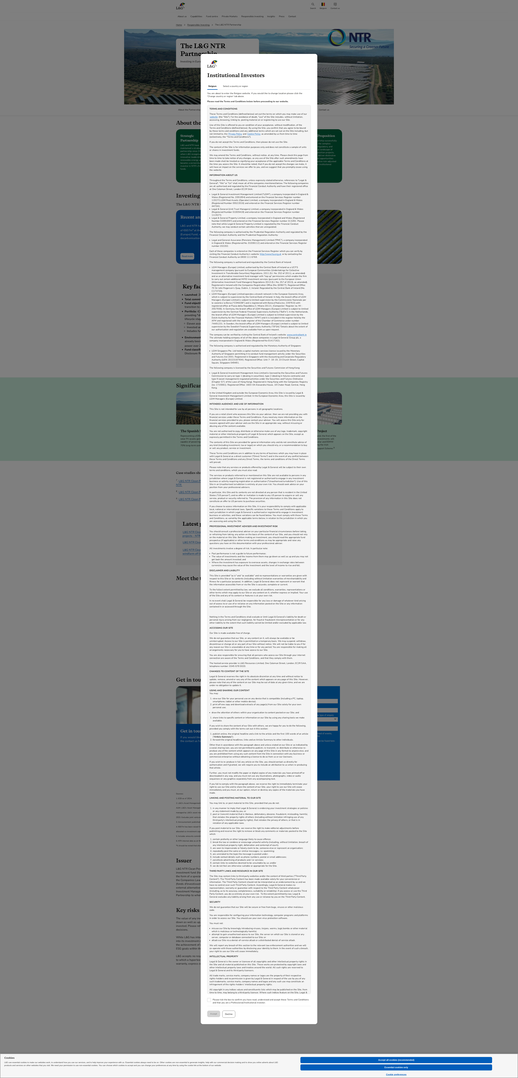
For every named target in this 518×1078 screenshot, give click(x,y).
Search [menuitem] (313, 8)
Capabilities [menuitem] (196, 16)
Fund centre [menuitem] (212, 16)
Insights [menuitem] (271, 16)
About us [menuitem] (182, 16)
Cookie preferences (396, 1074)
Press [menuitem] (282, 16)
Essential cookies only (396, 1067)
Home (179, 24)
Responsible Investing (198, 24)
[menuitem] (323, 6)
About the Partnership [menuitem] (189, 109)
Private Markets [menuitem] (230, 16)
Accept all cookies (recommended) (396, 1060)
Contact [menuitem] (292, 16)
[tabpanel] (259, 548)
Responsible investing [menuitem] (252, 16)
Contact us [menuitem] (335, 8)
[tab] (212, 86)
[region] (259, 549)
